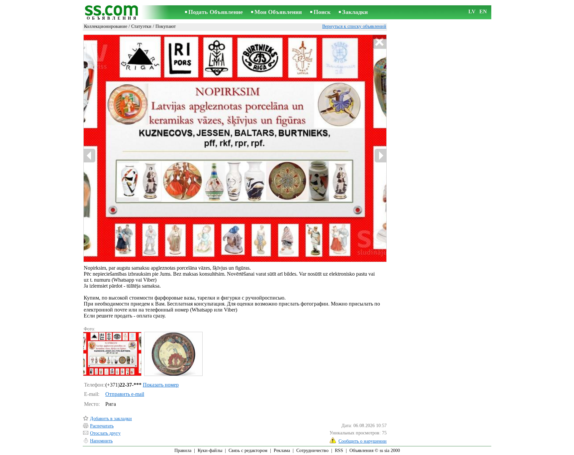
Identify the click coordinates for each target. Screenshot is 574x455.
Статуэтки (141, 26)
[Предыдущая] (90, 155)
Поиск (322, 12)
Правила (182, 450)
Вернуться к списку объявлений (354, 26)
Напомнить (101, 440)
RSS (339, 450)
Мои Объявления (278, 12)
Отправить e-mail (124, 394)
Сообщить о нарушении (362, 441)
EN (483, 11)
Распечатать (102, 425)
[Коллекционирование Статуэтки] (112, 354)
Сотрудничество (312, 450)
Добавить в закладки (111, 418)
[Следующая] (380, 155)
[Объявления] (113, 13)
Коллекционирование (105, 26)
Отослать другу (105, 433)
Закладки (355, 12)
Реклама (282, 450)
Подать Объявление (215, 12)
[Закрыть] (379, 42)
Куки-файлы (210, 450)
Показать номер (161, 385)
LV (472, 11)
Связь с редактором (248, 450)
